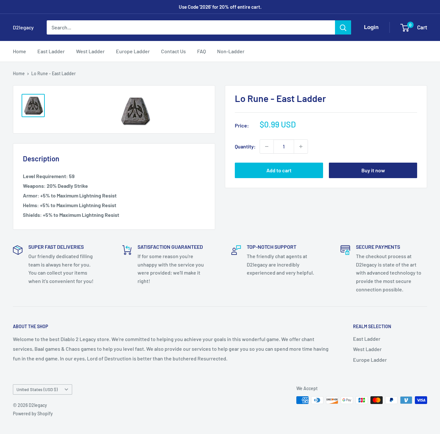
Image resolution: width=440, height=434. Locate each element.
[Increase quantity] (301, 146)
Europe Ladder (133, 51)
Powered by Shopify (33, 413)
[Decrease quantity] (266, 146)
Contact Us (173, 51)
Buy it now (373, 170)
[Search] (343, 27)
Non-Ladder (230, 51)
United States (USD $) (37, 389)
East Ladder (51, 51)
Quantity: (245, 146)
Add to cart (279, 170)
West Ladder (90, 51)
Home (19, 51)
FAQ (201, 51)
